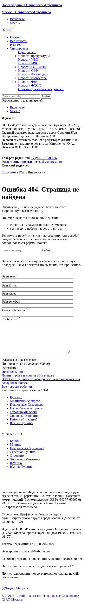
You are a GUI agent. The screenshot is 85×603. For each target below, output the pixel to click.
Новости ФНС (28, 81)
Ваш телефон (11, 301)
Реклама (15, 44)
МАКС (15, 22)
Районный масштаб (23, 419)
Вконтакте (17, 19)
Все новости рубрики (17, 386)
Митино (15, 444)
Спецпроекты (19, 48)
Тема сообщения (14, 310)
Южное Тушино (21, 423)
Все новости (18, 41)
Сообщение (11, 319)
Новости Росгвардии (33, 74)
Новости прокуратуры (34, 56)
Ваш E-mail (11, 285)
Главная (15, 37)
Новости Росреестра (32, 78)
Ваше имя (10, 276)
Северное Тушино (22, 452)
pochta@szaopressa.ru (47, 161)
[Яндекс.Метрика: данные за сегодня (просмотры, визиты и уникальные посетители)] (15, 588)
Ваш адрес (9, 293)
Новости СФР (28, 70)
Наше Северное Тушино (27, 408)
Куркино (16, 397)
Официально (27, 52)
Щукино (16, 463)
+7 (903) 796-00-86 (29, 159)
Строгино (17, 455)
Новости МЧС (28, 63)
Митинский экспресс (25, 401)
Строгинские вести (23, 412)
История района (13, 371)
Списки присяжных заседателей (41, 89)
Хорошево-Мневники (25, 415)
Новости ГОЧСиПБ (32, 67)
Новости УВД (28, 59)
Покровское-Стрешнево (27, 404)
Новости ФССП (29, 85)
